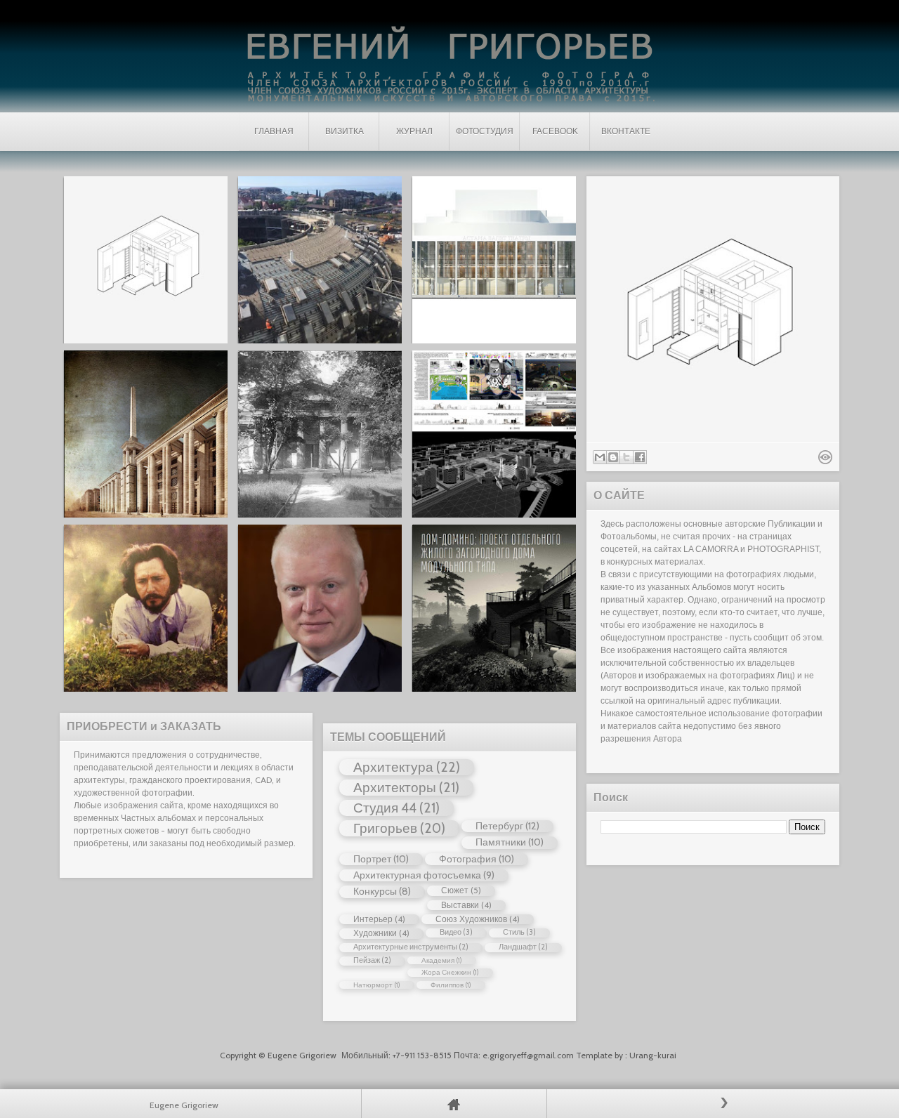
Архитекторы (394, 787)
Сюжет (454, 890)
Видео (450, 932)
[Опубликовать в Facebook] (640, 457)
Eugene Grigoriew (303, 1055)
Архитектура (393, 766)
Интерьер (373, 919)
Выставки (460, 905)
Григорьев (385, 828)
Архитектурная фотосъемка (417, 875)
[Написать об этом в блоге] (613, 457)
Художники (375, 933)
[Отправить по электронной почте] (600, 457)
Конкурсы (375, 891)
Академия (437, 960)
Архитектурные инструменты (405, 947)
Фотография (468, 859)
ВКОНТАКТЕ (625, 131)
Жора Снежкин (446, 972)
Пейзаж (366, 960)
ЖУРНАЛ (414, 131)
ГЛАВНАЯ (274, 131)
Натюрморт (373, 985)
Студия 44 (384, 807)
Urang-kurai (652, 1055)
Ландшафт (518, 947)
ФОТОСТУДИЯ (484, 131)
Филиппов (447, 985)
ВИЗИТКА (344, 131)
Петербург (499, 826)
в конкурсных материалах (652, 562)
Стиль (514, 932)
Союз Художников (471, 919)
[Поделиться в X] (626, 457)
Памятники (500, 842)
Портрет (372, 859)
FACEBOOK (555, 131)
